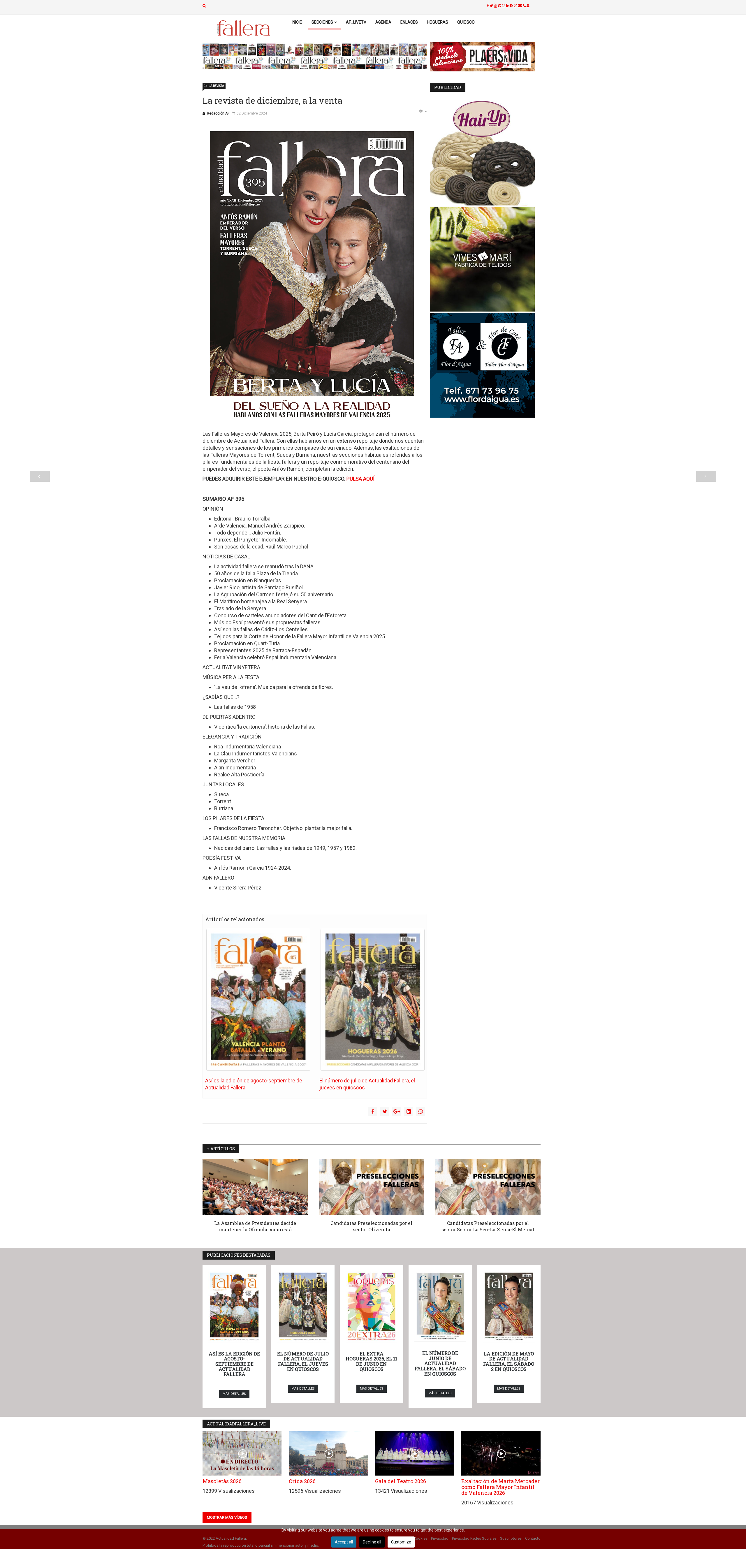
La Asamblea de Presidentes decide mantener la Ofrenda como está (255, 1226)
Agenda (383, 22)
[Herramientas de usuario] (423, 111)
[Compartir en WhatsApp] (420, 1111)
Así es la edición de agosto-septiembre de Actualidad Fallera (234, 1364)
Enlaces (409, 22)
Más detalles (234, 1394)
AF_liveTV (356, 22)
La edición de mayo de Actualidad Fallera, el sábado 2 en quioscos (508, 1361)
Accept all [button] (344, 1542)
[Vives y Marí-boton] (485, 259)
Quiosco (466, 22)
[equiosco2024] (315, 56)
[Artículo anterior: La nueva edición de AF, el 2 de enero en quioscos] (40, 476)
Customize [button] (401, 1542)
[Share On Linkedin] (408, 1111)
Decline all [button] (372, 1542)
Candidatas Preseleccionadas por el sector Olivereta (371, 1226)
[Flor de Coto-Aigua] (485, 365)
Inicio (297, 22)
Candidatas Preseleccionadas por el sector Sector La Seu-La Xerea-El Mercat (487, 1226)
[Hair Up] (485, 153)
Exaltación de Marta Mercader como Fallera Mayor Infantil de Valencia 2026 (500, 1487)
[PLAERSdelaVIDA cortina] (485, 56)
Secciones (322, 22)
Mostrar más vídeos (227, 1517)
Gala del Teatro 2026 (400, 1481)
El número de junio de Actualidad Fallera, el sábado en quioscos (440, 1363)
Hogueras (437, 22)
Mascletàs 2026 (222, 1481)
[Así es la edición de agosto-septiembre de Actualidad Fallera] (258, 999)
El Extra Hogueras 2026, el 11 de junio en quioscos (371, 1361)
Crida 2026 (302, 1481)
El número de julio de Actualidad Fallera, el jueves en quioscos (303, 1361)
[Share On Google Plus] (396, 1111)
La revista (216, 85)
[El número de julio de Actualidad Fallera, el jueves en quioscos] (372, 999)
